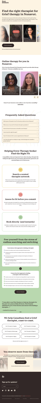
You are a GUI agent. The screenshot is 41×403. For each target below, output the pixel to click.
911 (22, 395)
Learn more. (20, 104)
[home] (5, 2)
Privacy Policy (25, 398)
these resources (27, 395)
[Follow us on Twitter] (2, 390)
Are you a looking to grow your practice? (11, 49)
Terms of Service (17, 398)
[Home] (20, 377)
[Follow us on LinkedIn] (14, 390)
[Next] (37, 97)
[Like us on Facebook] (8, 390)
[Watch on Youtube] (11, 390)
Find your (8, 45)
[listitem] (11, 83)
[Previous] (34, 97)
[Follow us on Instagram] (5, 390)
